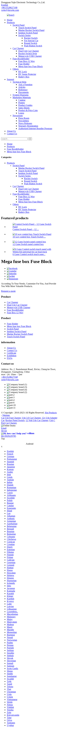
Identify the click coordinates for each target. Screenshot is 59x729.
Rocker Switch (31, 38)
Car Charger (18, 48)
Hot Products (51, 412)
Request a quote (8, 291)
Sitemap (6, 415)
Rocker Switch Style (27, 53)
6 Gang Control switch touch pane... (29, 254)
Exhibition (11, 355)
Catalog (21, 100)
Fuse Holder (24, 64)
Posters (21, 102)
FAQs (9, 358)
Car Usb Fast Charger (11, 418)
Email (3, 428)
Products (11, 22)
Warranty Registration (28, 126)
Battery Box (23, 77)
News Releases (25, 123)
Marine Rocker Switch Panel (31, 30)
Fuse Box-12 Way (26, 61)
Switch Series (24, 35)
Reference (22, 89)
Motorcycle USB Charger (30, 56)
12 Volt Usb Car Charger (37, 420)
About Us (11, 131)
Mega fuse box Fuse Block (30, 66)
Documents (23, 92)
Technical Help (19, 82)
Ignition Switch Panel (28, 33)
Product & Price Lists (28, 110)
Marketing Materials (22, 97)
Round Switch (30, 43)
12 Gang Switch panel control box (28, 244)
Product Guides (25, 105)
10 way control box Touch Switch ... (29, 237)
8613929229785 (8, 436)
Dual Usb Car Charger (28, 51)
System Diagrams (20, 95)
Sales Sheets (24, 108)
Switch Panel (18, 25)
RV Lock (22, 71)
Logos (21, 113)
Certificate (11, 353)
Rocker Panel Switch (14, 420)
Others (16, 69)
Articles (21, 87)
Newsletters (23, 121)
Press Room (23, 118)
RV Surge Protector (27, 74)
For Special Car (31, 40)
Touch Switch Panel (27, 27)
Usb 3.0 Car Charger (31, 418)
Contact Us (12, 133)
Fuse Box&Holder (21, 58)
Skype (4, 430)
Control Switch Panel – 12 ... (26, 229)
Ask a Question (25, 84)
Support (10, 79)
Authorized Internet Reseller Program (35, 128)
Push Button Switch (33, 46)
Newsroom (18, 115)
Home (9, 20)
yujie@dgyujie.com (10, 10)
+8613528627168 (9, 377)
